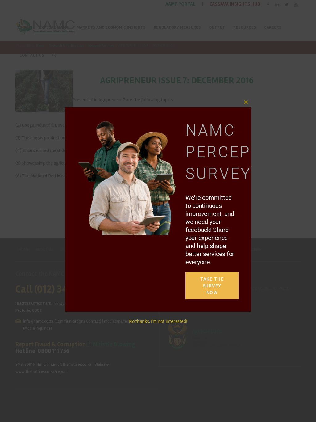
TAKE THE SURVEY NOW (212, 285)
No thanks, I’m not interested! (158, 321)
